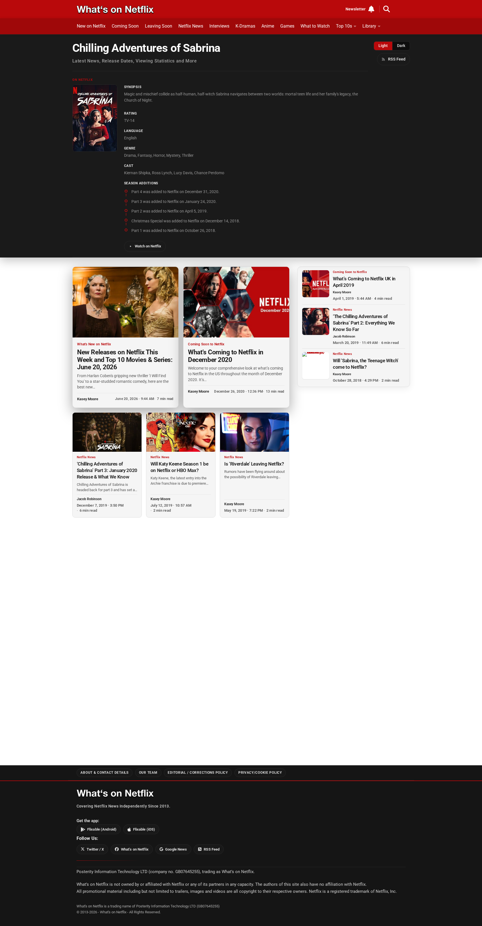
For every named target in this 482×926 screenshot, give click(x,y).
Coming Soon (125, 26)
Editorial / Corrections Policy (198, 773)
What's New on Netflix (94, 344)
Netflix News (190, 26)
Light (383, 45)
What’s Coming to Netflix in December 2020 (225, 356)
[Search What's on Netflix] (386, 9)
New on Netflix (91, 26)
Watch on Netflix (148, 246)
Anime (267, 26)
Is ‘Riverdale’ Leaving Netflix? (254, 464)
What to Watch (315, 26)
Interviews (219, 26)
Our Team (148, 773)
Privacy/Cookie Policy (260, 773)
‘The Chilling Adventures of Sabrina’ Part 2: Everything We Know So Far (364, 323)
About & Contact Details (104, 773)
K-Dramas (245, 26)
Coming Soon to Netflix (206, 344)
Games (287, 26)
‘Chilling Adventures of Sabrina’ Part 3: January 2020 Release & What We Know (107, 470)
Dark (401, 45)
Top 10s (344, 26)
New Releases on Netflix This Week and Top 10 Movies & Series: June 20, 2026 (124, 359)
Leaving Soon (158, 26)
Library (369, 26)
